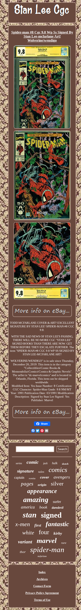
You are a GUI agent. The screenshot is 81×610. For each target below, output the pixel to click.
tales (41, 471)
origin (42, 485)
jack (45, 463)
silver (57, 484)
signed (51, 515)
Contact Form (42, 586)
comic (33, 462)
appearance (42, 491)
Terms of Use (42, 600)
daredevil (57, 507)
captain (19, 477)
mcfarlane (42, 556)
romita (32, 478)
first (37, 525)
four (44, 532)
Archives (42, 579)
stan (29, 514)
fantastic (57, 523)
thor (23, 552)
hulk (54, 463)
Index (42, 572)
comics (58, 469)
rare (63, 542)
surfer (57, 502)
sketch (65, 463)
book (43, 507)
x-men (22, 524)
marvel (47, 540)
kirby (58, 533)
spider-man (47, 550)
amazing (35, 500)
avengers (62, 476)
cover (44, 477)
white (28, 533)
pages (27, 484)
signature (25, 471)
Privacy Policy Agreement (42, 593)
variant (25, 541)
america (28, 507)
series (19, 463)
